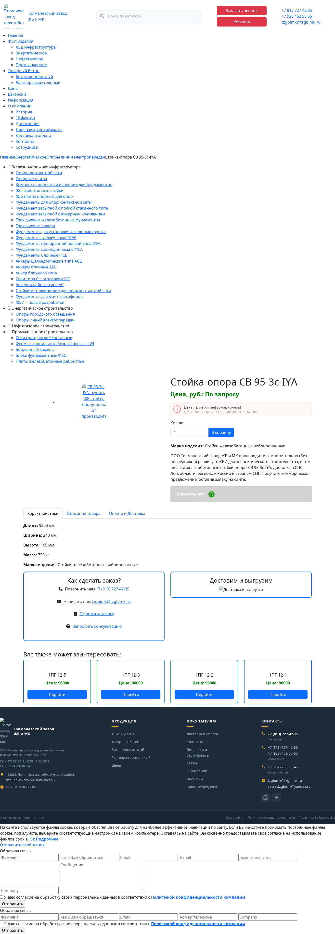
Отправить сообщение (22, 845)
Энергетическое (31, 53)
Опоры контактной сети (39, 172)
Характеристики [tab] (42, 513)
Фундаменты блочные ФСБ (41, 255)
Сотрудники (27, 147)
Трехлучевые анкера (35, 225)
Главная (15, 35)
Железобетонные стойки (40, 190)
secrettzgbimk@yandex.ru (289, 786)
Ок (32, 839)
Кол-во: (177, 423)
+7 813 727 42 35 (297, 10)
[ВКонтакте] (276, 797)
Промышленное (31, 64)
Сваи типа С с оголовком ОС (43, 278)
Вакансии (17, 94)
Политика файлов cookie (317, 817)
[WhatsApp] (265, 797)
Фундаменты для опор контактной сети (53, 202)
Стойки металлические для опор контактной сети (63, 290)
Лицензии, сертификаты (39, 129)
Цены (13, 88)
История (24, 112)
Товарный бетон (23, 70)
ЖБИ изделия (20, 41)
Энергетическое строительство (42, 308)
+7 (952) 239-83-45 (283, 767)
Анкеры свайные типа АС (40, 284)
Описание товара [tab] (84, 513)
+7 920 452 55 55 (297, 16)
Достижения (27, 123)
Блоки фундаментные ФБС (41, 355)
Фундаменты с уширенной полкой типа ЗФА (58, 243)
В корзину (221, 432)
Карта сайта (234, 817)
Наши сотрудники (202, 787)
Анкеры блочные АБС (36, 267)
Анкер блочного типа (36, 273)
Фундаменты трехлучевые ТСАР (46, 237)
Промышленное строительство (42, 331)
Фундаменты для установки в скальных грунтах (61, 231)
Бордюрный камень (35, 349)
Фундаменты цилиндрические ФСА (49, 249)
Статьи (192, 763)
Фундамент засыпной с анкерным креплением (60, 214)
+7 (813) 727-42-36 (283, 747)
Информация (20, 100)
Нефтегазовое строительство (40, 326)
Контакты (25, 141)
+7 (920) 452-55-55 (283, 753)
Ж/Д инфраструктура (36, 47)
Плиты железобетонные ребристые (50, 361)
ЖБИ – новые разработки (40, 302)
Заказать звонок (242, 10)
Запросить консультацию (97, 626)
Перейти (57, 694)
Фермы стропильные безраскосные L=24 (55, 343)
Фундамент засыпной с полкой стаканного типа (62, 208)
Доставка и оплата (33, 135)
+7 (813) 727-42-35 (112, 589)
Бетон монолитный (34, 76)
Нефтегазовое (29, 59)
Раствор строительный (38, 82)
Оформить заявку (96, 613)
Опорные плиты (31, 178)
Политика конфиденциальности (271, 817)
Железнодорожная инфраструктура (46, 167)
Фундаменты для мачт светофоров (49, 296)
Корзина (241, 22)
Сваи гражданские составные (44, 337)
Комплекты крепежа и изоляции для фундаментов (64, 184)
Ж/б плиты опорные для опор (44, 196)
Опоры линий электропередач (45, 320)
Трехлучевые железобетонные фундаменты (58, 220)
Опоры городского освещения (45, 314)
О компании (19, 106)
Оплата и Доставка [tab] (127, 513)
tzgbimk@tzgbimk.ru (301, 22)
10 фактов (25, 117)
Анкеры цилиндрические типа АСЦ (49, 261)
